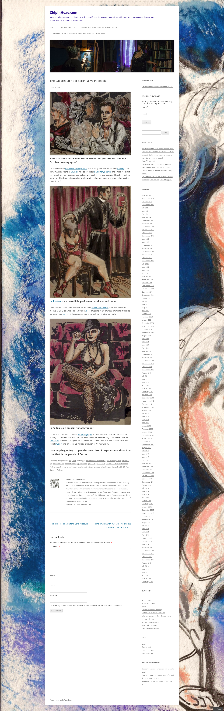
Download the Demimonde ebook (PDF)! (157, 87)
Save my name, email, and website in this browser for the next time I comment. (87, 605)
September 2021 (148, 295)
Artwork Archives (148, 603)
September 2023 (148, 236)
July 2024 (145, 208)
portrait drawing (71, 464)
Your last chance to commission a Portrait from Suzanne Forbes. (77, 33)
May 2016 (145, 494)
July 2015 (145, 525)
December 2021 (148, 286)
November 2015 (148, 513)
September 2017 (148, 444)
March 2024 (146, 217)
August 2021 (146, 298)
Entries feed (146, 647)
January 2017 (147, 469)
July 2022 (145, 264)
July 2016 (145, 488)
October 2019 (147, 366)
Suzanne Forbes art (113, 464)
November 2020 (148, 326)
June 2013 (145, 569)
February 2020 (147, 354)
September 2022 (148, 261)
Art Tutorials (146, 600)
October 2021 (147, 292)
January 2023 (147, 248)
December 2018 (148, 398)
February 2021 (147, 317)
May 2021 (145, 307)
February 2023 (147, 245)
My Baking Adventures (150, 622)
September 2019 (148, 370)
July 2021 (145, 301)
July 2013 (145, 566)
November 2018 (148, 401)
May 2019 (145, 382)
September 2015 (148, 519)
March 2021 (146, 314)
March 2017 (146, 463)
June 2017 (145, 454)
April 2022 (145, 273)
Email (53, 585)
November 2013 (148, 553)
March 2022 (146, 276)
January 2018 (147, 432)
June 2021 (145, 304)
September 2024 (148, 205)
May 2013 (145, 572)
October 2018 (147, 404)
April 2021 (145, 310)
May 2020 (145, 345)
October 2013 (147, 557)
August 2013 (146, 563)
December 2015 (148, 510)
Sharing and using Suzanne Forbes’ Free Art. (99, 28)
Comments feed (148, 650)
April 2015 (145, 535)
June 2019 (145, 379)
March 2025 (146, 195)
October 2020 (147, 329)
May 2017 (145, 457)
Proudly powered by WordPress (61, 700)
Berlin (74, 460)
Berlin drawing (100, 460)
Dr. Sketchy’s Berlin (102, 172)
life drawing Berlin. (114, 460)
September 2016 (148, 482)
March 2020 (146, 351)
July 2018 (145, 413)
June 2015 (145, 528)
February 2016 (147, 504)
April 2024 (145, 214)
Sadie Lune (54, 440)
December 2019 (148, 360)
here (64, 314)
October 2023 (147, 233)
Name (53, 575)
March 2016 (146, 500)
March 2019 (146, 388)
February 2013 (147, 581)
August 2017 (146, 447)
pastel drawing (58, 464)
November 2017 (148, 438)
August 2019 (146, 373)
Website (53, 595)
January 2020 (147, 357)
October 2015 (147, 516)
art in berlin (90, 460)
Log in (144, 644)
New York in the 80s (149, 625)
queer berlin (100, 464)
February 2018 (147, 429)
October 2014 (147, 541)
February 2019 (147, 391)
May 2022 (145, 270)
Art (70, 460)
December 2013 (148, 550)
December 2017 (148, 435)
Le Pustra (55, 301)
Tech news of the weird (150, 628)
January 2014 (147, 547)
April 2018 (145, 423)
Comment (55, 546)
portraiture (82, 464)
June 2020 (145, 342)
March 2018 (146, 426)
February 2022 (147, 279)
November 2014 (148, 538)
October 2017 (147, 441)
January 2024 (147, 223)
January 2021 (147, 320)
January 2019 (147, 395)
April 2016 (145, 497)
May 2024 (145, 211)
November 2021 (148, 289)
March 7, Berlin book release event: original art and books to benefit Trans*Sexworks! (157, 158)
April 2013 (145, 575)
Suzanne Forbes (56, 470)
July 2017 (145, 451)
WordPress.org (147, 653)
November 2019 (148, 363)
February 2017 (147, 466)
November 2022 (148, 254)
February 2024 (147, 220)
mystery (58, 444)
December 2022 (148, 251)
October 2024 (147, 201)
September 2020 (148, 332)
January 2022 (147, 282)
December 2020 (148, 323)
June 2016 (145, 491)
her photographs (85, 434)
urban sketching (102, 467)
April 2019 (145, 385)
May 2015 (145, 532)
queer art (91, 464)
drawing (120, 168)
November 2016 (148, 476)
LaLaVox (74, 172)
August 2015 (146, 522)
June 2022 (145, 267)
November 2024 (148, 198)
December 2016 (148, 472)
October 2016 (147, 479)
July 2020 (145, 338)
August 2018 (146, 410)
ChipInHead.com (63, 12)
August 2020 (146, 335)
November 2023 (148, 229)
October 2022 (147, 257)
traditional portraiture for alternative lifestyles (78, 467)
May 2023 (145, 242)
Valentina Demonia (100, 307)
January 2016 (147, 507)
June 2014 (145, 544)
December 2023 (148, 226)
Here (88, 311)
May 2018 (145, 419)
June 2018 (145, 416)
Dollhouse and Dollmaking (152, 609)
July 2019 (145, 376)
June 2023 (145, 239)
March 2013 (146, 578)
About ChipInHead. (67, 28)
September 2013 (148, 560)
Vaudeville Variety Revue (76, 168)
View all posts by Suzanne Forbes (79, 504)
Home (52, 28)
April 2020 (145, 348)
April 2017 (145, 460)
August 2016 (146, 485)
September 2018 (148, 407)
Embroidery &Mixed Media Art (153, 613)
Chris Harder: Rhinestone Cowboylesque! (69, 524)
